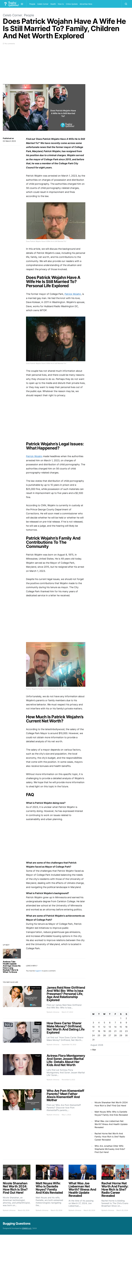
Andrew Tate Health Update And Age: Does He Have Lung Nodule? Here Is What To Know (12, 966)
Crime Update (72, 4)
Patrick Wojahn (73, 294)
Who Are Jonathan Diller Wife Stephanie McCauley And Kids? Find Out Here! (110, 1149)
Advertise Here (86, 4)
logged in (38, 971)
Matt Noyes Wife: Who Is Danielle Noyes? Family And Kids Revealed (111, 1113)
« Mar (93, 1049)
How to (61, 4)
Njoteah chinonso (53, 1012)
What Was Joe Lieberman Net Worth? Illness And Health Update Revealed (111, 1124)
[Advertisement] (44, 66)
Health (53, 4)
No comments (10, 44)
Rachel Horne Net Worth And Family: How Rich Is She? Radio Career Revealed (110, 1136)
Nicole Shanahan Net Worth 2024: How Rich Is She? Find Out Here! (111, 1104)
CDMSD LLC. (27, 1228)
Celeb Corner (42, 4)
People (32, 4)
